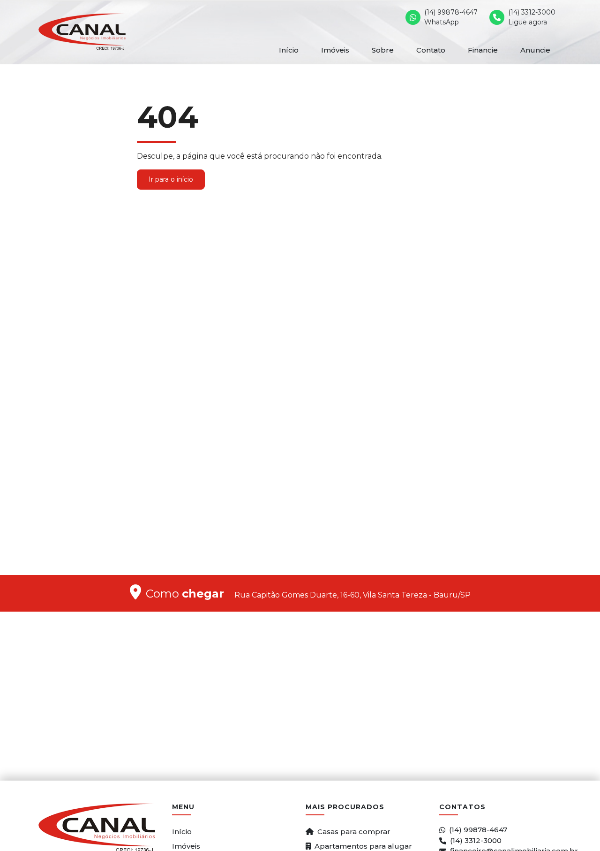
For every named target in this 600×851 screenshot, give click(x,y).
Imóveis (335, 50)
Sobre (383, 50)
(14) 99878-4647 (478, 829)
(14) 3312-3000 (476, 840)
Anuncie (535, 50)
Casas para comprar (353, 831)
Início (289, 50)
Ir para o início (171, 179)
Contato (430, 50)
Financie (483, 50)
